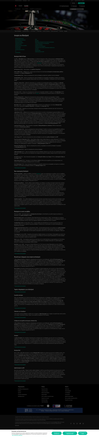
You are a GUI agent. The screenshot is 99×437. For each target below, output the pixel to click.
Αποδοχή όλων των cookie (82, 433)
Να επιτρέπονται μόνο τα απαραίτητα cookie (69, 433)
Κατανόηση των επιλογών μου (56, 433)
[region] (49, 433)
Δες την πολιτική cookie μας (17, 435)
